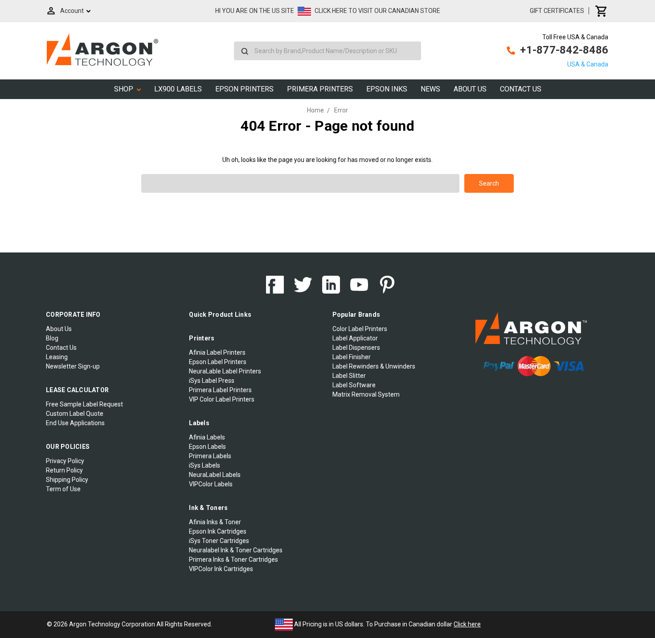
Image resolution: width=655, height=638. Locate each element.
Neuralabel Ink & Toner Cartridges (235, 550)
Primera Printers (320, 89)
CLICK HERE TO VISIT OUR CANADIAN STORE (377, 10)
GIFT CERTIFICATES (557, 10)
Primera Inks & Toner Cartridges (233, 559)
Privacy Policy (65, 460)
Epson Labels (207, 446)
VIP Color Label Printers (221, 399)
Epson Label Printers (217, 361)
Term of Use (63, 489)
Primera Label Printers (220, 390)
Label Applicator (355, 338)
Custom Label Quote (74, 413)
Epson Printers (244, 89)
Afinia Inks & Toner (215, 522)
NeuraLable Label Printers (225, 371)
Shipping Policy (67, 479)
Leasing (57, 356)
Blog (52, 338)
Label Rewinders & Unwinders (373, 366)
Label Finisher (351, 356)
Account (71, 10)
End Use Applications (75, 423)
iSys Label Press (211, 380)
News (430, 89)
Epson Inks (386, 89)
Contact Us (520, 89)
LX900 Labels (178, 89)
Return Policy (64, 470)
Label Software (354, 385)
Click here (467, 624)
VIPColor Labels (211, 484)
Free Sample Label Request (84, 404)
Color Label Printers (359, 328)
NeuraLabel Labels (215, 474)
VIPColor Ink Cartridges (221, 568)
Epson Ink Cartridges (217, 531)
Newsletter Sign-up (73, 366)
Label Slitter (349, 375)
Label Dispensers (356, 347)
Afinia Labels (207, 437)
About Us (470, 89)
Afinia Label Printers (217, 352)
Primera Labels (210, 456)
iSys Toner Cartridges (219, 540)
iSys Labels (204, 465)
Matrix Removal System (366, 394)
